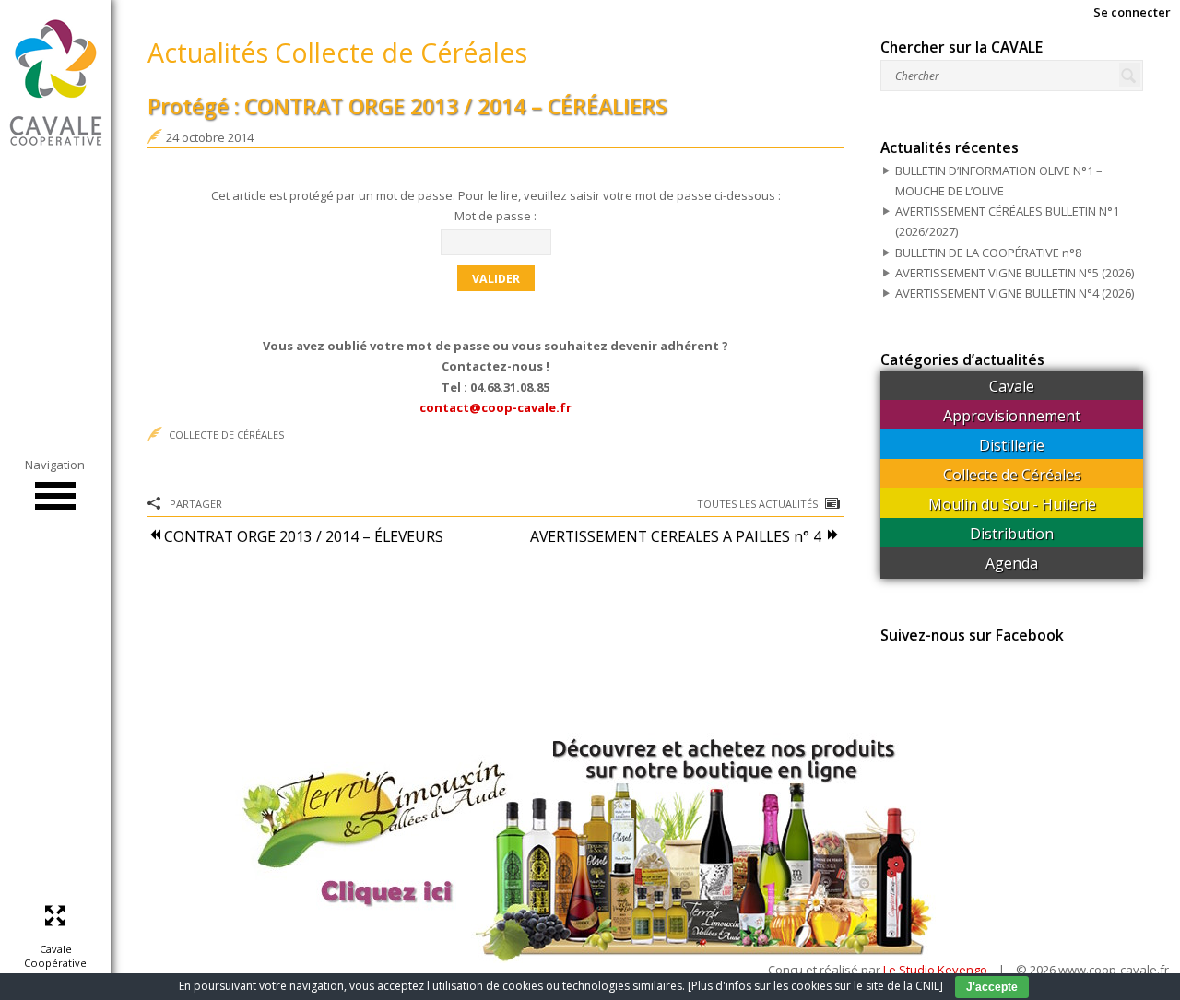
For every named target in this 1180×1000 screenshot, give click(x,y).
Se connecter (1132, 12)
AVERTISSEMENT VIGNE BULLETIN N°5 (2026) (1014, 273)
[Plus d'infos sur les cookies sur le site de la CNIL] (815, 986)
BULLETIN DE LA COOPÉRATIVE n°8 (988, 252)
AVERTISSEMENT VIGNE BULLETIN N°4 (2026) (1014, 293)
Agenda (1011, 563)
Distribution (1012, 534)
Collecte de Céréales (226, 434)
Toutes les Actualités (757, 504)
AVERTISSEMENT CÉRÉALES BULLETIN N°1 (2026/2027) (1007, 221)
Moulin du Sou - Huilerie (1012, 504)
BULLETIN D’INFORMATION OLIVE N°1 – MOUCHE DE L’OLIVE (999, 180)
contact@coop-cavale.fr (495, 407)
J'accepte (992, 987)
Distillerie (1011, 445)
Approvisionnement (1011, 416)
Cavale (1011, 386)
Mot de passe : (495, 215)
